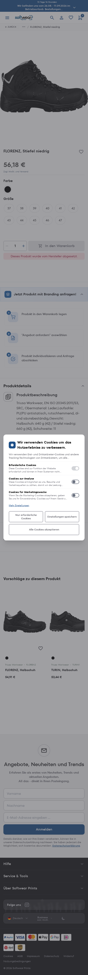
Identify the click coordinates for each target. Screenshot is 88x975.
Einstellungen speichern (62, 516)
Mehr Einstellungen (19, 505)
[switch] (75, 468)
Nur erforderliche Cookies (26, 516)
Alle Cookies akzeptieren (44, 529)
